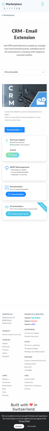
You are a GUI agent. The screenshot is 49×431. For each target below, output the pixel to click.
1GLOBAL (28, 370)
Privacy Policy (24, 421)
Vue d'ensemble (12, 72)
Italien (4, 353)
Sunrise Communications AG (35, 360)
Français (5, 350)
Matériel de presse (31, 336)
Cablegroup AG (30, 364)
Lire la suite (31, 426)
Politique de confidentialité (34, 352)
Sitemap (5, 395)
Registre (5, 379)
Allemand (5, 346)
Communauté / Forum (20, 214)
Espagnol (5, 356)
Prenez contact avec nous (11, 334)
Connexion (6, 382)
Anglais (5, 343)
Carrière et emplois (31, 333)
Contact (27, 389)
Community (28, 382)
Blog (4, 389)
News (4, 392)
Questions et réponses (32, 385)
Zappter (32, 318)
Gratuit (14, 155)
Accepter (18, 426)
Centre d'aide (29, 379)
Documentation (13, 130)
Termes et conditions (32, 345)
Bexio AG (28, 367)
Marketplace (8, 15)
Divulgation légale (31, 348)
